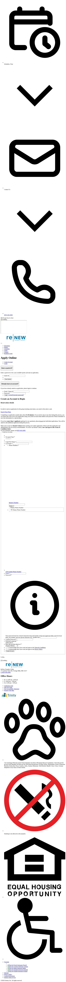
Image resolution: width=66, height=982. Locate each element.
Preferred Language (11, 641)
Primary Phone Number (18, 510)
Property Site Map (9, 690)
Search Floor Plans (6, 412)
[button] (35, 635)
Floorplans (7, 346)
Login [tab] (5, 363)
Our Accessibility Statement (11, 689)
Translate (6, 962)
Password (6, 393)
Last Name (9, 443)
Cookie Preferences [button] (9, 976)
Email (8, 573)
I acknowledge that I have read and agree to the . (27, 647)
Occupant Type (10, 437)
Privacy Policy (38, 649)
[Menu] (1, 343)
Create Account (10, 651)
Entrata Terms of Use (10, 977)
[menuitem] (34, 346)
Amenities (7, 349)
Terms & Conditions (40, 647)
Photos (6, 347)
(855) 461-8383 (21, 430)
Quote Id (6, 375)
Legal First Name (11, 442)
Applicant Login (8, 686)
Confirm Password (11, 639)
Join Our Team (8, 687)
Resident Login (8, 353)
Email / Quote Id (8, 391)
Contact (6, 352)
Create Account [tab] (8, 362)
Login (6, 395)
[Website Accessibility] (34, 959)
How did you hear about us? (14, 644)
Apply (6, 350)
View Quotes (8, 379)
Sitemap (6, 973)
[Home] (16, 341)
